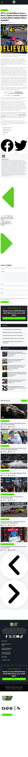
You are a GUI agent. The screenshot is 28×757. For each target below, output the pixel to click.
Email (2, 288)
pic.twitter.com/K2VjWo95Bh (16, 93)
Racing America (5, 741)
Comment (3, 271)
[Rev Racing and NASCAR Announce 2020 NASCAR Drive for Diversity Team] (5, 388)
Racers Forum (5, 753)
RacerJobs (4, 747)
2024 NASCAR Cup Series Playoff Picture (12, 329)
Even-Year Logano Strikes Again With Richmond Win (13, 473)
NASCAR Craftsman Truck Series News (7, 494)
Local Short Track (6, 659)
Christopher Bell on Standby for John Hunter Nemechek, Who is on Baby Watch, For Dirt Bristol (16, 367)
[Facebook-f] (6, 636)
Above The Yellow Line (7, 127)
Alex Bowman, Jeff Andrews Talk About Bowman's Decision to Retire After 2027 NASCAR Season (17, 374)
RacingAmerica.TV (6, 744)
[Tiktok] (21, 636)
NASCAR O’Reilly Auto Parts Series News (7, 649)
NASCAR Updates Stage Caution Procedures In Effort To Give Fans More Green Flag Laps (17, 353)
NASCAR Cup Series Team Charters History (12, 332)
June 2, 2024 (17, 95)
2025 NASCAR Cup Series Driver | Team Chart (13, 335)
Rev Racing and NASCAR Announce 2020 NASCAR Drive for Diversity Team (17, 387)
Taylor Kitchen (5, 132)
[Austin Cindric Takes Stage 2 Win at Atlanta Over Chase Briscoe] (5, 361)
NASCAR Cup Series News (5, 470)
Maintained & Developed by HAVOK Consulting (14, 687)
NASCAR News (4, 10)
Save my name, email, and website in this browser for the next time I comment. (14, 299)
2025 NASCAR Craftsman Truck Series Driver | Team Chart (13, 342)
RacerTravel (4, 750)
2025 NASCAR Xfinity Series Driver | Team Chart (13, 338)
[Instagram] (14, 636)
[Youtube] (17, 636)
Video (4, 134)
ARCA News (4, 656)
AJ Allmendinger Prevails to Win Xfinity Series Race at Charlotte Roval (17, 380)
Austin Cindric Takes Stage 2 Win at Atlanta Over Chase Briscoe (16, 360)
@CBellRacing (18, 92)
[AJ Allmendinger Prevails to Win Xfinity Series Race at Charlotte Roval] (5, 381)
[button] (2, 2)
